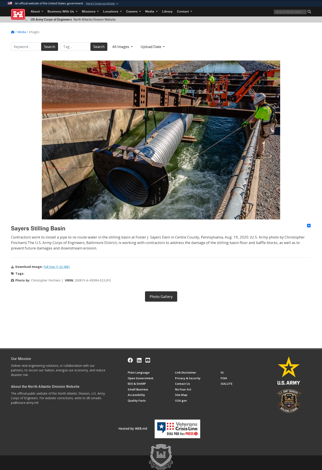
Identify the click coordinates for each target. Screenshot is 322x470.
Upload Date (151, 46)
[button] (102, 3)
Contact (183, 11)
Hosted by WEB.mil (133, 428)
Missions (89, 11)
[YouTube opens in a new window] (147, 360)
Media (150, 11)
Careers (132, 11)
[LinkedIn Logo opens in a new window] (139, 360)
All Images (121, 46)
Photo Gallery (161, 296)
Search (49, 46)
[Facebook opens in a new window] (130, 360)
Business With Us (61, 11)
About (36, 11)
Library (167, 11)
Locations (111, 11)
